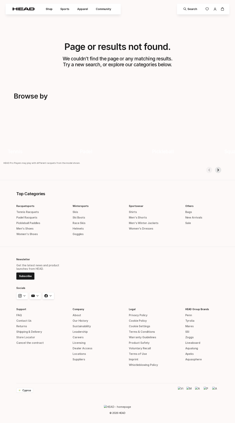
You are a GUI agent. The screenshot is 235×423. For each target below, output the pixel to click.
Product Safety (139, 342)
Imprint (133, 359)
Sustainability (82, 326)
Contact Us (23, 320)
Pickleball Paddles (28, 223)
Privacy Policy (138, 315)
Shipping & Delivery (29, 331)
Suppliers (79, 359)
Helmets (78, 228)
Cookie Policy (138, 320)
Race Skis (79, 223)
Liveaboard (192, 342)
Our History (80, 320)
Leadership (80, 331)
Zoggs (189, 337)
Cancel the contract (30, 342)
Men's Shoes (25, 228)
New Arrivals (193, 217)
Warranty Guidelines (142, 337)
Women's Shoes (27, 234)
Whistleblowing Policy (143, 365)
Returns (21, 326)
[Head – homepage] (24, 9)
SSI (187, 331)
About (77, 315)
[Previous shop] (209, 170)
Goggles (78, 234)
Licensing (79, 342)
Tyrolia (189, 320)
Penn (188, 315)
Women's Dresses (141, 228)
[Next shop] (218, 170)
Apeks (189, 354)
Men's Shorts (138, 217)
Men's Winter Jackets (143, 223)
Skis (75, 212)
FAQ (19, 315)
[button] (49, 9)
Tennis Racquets (27, 212)
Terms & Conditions (142, 331)
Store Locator (25, 337)
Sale (188, 223)
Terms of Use (138, 354)
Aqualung (191, 348)
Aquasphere (193, 359)
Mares (189, 326)
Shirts (133, 212)
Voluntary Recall (140, 348)
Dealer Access (82, 348)
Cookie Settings (139, 326)
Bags (188, 212)
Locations (79, 354)
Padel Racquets (26, 217)
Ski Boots (79, 217)
